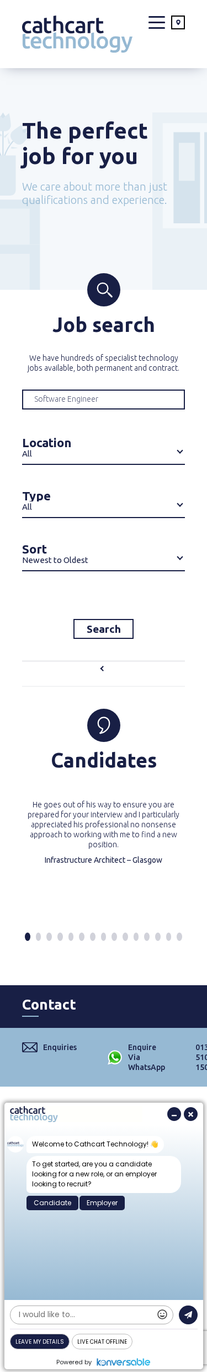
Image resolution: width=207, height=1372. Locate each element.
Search (104, 629)
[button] (27, 937)
